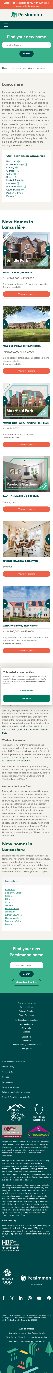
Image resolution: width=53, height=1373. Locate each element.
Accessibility (7, 1071)
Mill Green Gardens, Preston (22, 346)
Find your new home (27, 1003)
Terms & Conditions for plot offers (17, 1097)
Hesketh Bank (12, 908)
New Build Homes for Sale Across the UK (26, 1333)
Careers (26, 1031)
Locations (15, 68)
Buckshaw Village (14, 892)
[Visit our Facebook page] (3, 1298)
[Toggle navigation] (5, 25)
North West (27, 68)
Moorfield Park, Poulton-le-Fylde (26, 422)
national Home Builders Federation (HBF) (20, 1228)
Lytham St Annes (24, 729)
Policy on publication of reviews (16, 1092)
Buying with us (26, 1007)
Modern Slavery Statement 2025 (26, 1044)
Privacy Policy (8, 1066)
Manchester (10, 760)
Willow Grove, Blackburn (20, 625)
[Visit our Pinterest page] (49, 1298)
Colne (8, 902)
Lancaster (10, 911)
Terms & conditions (10, 1086)
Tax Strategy (7, 1081)
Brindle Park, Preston (17, 272)
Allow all (26, 698)
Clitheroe (9, 899)
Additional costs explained (26, 1020)
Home (4, 68)
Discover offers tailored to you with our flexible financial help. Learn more (26, 4)
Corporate (26, 1027)
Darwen (9, 905)
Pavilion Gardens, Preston (21, 496)
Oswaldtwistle (12, 917)
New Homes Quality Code (13, 1061)
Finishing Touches (26, 1011)
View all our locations (26, 982)
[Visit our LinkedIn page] (21, 1298)
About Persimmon (26, 1015)
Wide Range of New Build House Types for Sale (26, 1337)
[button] (6, 250)
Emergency (27, 1048)
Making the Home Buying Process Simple (26, 1341)
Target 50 (26, 1040)
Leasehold (26, 1036)
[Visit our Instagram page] (30, 1298)
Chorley (9, 895)
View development (26, 294)
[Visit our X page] (12, 1298)
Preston (9, 924)
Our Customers (26, 1023)
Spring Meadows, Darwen (20, 561)
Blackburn (10, 889)
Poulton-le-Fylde (13, 921)
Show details (26, 690)
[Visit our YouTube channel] (39, 1298)
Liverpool (25, 760)
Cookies (5, 1076)
